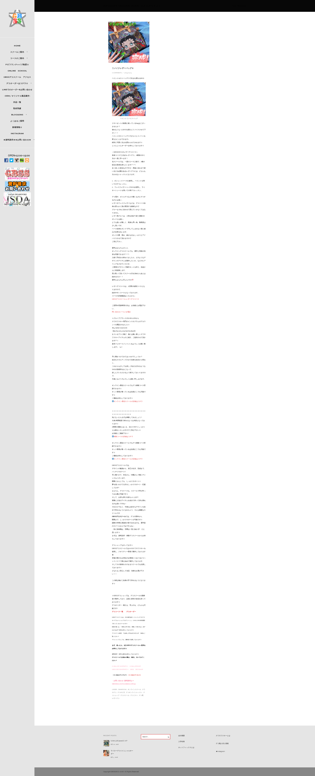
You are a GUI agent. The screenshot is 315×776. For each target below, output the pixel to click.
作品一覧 (17, 102)
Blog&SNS (17, 114)
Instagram (17, 133)
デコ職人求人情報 (222, 743)
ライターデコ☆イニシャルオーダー (122, 752)
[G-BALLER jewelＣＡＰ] (106, 743)
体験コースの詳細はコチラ (123, 436)
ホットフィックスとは (186, 747)
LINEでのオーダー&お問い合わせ (17, 89)
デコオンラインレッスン (134, 692)
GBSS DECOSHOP (136, 669)
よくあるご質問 (17, 121)
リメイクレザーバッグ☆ (123, 68)
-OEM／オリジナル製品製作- (17, 96)
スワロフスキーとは (223, 736)
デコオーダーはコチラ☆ (17, 83)
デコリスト (134, 695)
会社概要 (181, 736)
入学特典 (181, 741)
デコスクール (124, 695)
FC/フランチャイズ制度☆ (17, 64)
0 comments (117, 73)
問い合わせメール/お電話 (121, 312)
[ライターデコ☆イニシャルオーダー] (106, 753)
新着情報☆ (17, 127)
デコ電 (141, 695)
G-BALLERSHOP (135, 666)
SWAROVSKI (122, 689)
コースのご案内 (17, 58)
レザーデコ (115, 698)
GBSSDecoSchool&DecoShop (124, 684)
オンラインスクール (134, 689)
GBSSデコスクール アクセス (17, 77)
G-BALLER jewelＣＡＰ (119, 741)
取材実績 (17, 108)
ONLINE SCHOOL (17, 71)
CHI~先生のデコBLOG (134, 675)
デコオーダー (131, 611)
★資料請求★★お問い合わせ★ (17, 140)
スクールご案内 (17, 52)
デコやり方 (121, 692)
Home (17, 46)
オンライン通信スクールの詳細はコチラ (128, 401)
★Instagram (220, 751)
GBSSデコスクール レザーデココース (125, 299)
